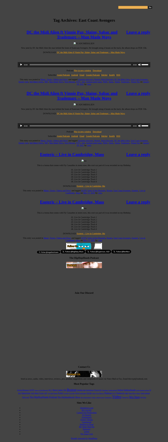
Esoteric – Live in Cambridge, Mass (72, 154)
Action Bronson (23, 390)
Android (74, 75)
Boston (97, 79)
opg (83, 82)
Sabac (111, 82)
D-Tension (86, 415)
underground (100, 397)
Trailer (94, 397)
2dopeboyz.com (86, 408)
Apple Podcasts (63, 75)
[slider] (145, 64)
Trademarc (125, 82)
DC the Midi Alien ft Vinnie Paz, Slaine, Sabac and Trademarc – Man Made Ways (72, 34)
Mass (78, 193)
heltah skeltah (113, 390)
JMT (46, 82)
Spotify (112, 75)
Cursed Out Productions (87, 412)
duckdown (90, 390)
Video (116, 397)
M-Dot (77, 393)
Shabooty (87, 429)
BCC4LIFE (87, 410)
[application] (84, 64)
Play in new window (82, 70)
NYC (78, 82)
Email (82, 75)
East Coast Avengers (139, 79)
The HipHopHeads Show (68, 397)
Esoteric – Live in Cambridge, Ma (91, 186)
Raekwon (120, 393)
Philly (105, 82)
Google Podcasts (93, 75)
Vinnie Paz (135, 82)
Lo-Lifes (72, 393)
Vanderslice (108, 397)
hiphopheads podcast (142, 390)
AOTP (83, 190)
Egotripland (86, 417)
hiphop (120, 390)
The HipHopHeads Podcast (43, 397)
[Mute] (139, 64)
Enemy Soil (23, 82)
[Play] (21, 64)
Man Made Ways (56, 82)
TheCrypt (25, 397)
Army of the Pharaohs (96, 190)
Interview (26, 393)
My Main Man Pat (86, 427)
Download (97, 70)
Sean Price (132, 393)
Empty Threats (87, 420)
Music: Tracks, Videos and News (54, 79)
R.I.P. (114, 393)
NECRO (89, 393)
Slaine (117, 82)
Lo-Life (66, 393)
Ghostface (105, 390)
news (94, 393)
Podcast (108, 393)
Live (60, 393)
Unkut (86, 431)
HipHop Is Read (86, 424)
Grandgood (86, 422)
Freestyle (98, 390)
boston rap (81, 390)
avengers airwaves (85, 79)
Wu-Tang (134, 397)
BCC (50, 390)
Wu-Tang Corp (86, 434)
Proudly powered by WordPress (84, 438)
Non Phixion (69, 82)
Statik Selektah (145, 393)
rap (126, 393)
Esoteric (135, 190)
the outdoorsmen (86, 397)
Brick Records (107, 79)
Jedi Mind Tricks (36, 82)
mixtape (83, 393)
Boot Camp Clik (59, 390)
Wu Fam (143, 397)
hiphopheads (130, 390)
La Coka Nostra (53, 393)
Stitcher (104, 75)
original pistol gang (94, 82)
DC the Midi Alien (122, 79)
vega (89, 84)
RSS (118, 75)
